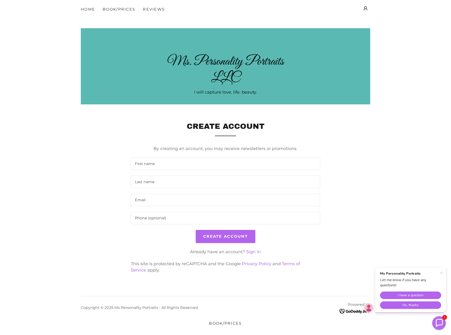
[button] (365, 8)
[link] (225, 79)
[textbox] (225, 164)
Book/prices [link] (119, 9)
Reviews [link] (154, 9)
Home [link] (88, 9)
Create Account (225, 236)
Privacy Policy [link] (256, 263)
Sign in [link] (253, 251)
